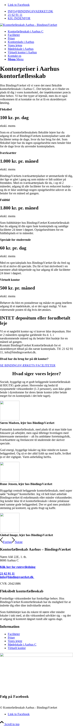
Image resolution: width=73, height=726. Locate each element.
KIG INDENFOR (19, 18)
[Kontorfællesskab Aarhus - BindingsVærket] (28, 24)
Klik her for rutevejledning (17, 567)
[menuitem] (40, 11)
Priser (11, 637)
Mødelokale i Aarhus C (22, 644)
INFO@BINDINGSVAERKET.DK (30, 11)
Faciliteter (14, 634)
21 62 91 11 (15, 14)
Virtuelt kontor (17, 648)
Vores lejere (15, 641)
